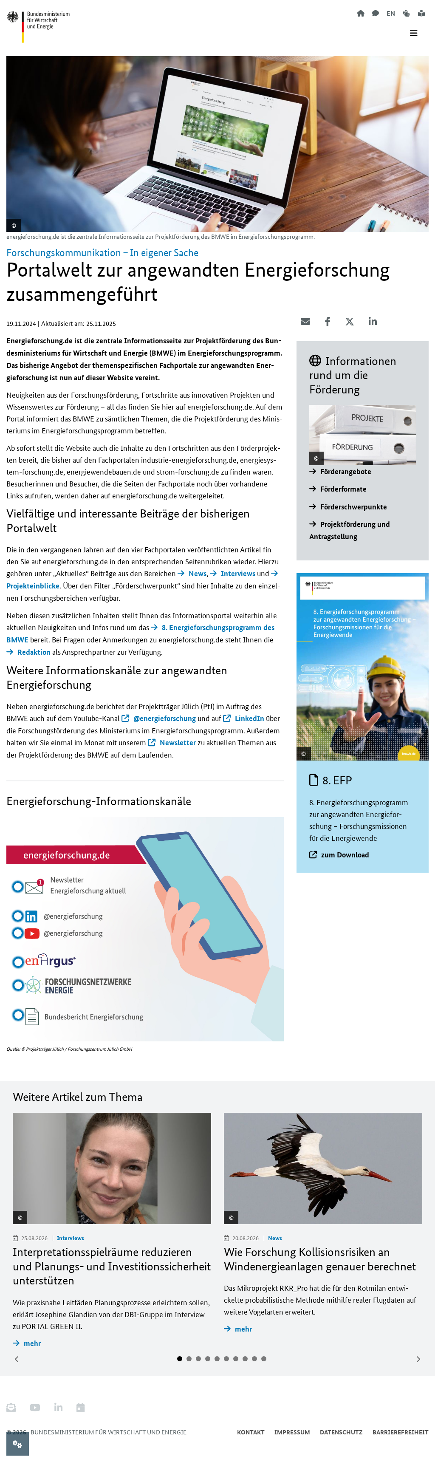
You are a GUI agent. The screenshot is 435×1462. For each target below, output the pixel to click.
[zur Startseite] (360, 12)
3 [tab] (198, 1358)
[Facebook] (327, 321)
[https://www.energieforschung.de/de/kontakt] (375, 12)
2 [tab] (189, 1358)
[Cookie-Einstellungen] (17, 1444)
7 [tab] (235, 1358)
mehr (32, 1343)
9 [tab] (254, 1358)
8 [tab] (245, 1358)
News (197, 573)
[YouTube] (35, 1407)
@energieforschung (164, 718)
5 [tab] (217, 1358)
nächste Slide (418, 1359)
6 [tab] (226, 1358)
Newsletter (178, 742)
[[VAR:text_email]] (305, 321)
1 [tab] (179, 1358)
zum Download (345, 855)
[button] (17, 886)
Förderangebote (345, 471)
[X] (350, 321)
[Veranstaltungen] (80, 1407)
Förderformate (343, 489)
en (391, 13)
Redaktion (34, 652)
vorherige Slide (17, 1359)
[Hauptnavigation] (413, 33)
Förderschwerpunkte (353, 507)
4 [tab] (207, 1358)
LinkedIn (249, 718)
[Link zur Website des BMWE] (38, 21)
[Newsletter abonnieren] (14, 1407)
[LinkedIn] (372, 321)
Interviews (238, 573)
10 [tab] (263, 1358)
